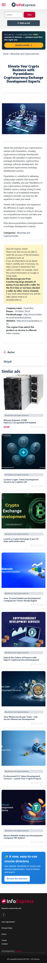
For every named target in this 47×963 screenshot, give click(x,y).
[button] (23, 118)
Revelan (18, 951)
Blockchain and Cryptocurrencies (25, 54)
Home (5, 54)
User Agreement (8, 922)
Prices (4, 934)
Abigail (8, 361)
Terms (4, 940)
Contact (5, 944)
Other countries (13, 333)
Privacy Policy (7, 928)
